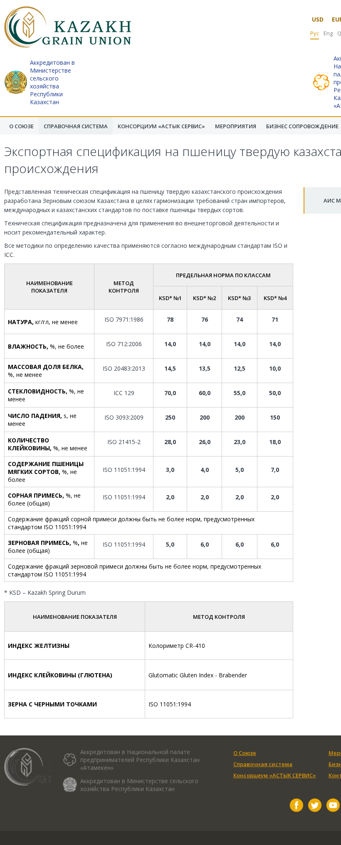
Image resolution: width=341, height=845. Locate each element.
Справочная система (262, 764)
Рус (314, 33)
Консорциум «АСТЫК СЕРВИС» (274, 775)
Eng (328, 33)
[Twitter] (315, 806)
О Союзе (244, 753)
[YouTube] (333, 806)
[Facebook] (296, 806)
